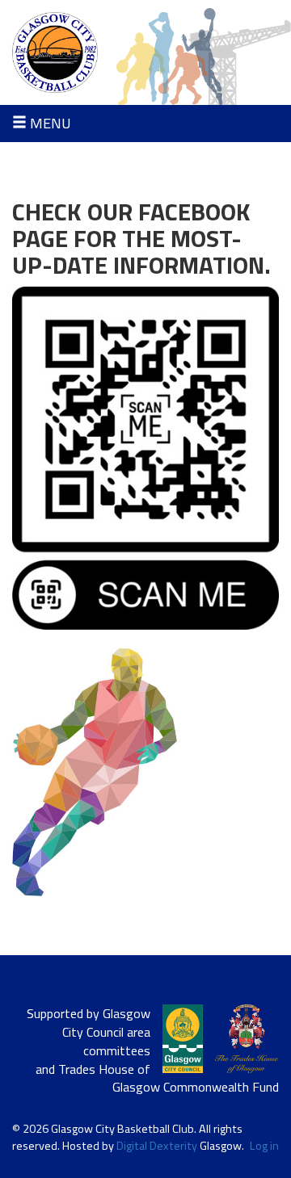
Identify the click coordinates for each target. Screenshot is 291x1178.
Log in (264, 1146)
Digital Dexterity (156, 1146)
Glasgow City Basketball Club (145, 52)
